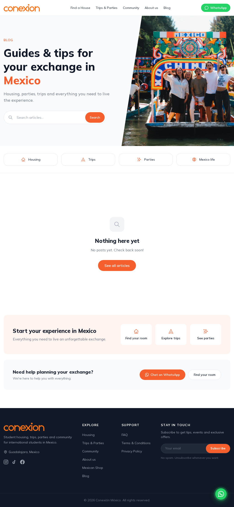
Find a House (80, 8)
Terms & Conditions (136, 443)
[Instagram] (6, 462)
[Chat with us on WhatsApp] (221, 494)
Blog (167, 8)
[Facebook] (22, 462)
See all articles (117, 265)
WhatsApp (218, 8)
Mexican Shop (92, 468)
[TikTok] (14, 462)
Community (131, 8)
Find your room (204, 375)
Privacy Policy (132, 451)
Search (95, 117)
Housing (88, 435)
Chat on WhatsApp (165, 375)
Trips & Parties (106, 8)
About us (151, 8)
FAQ (125, 435)
